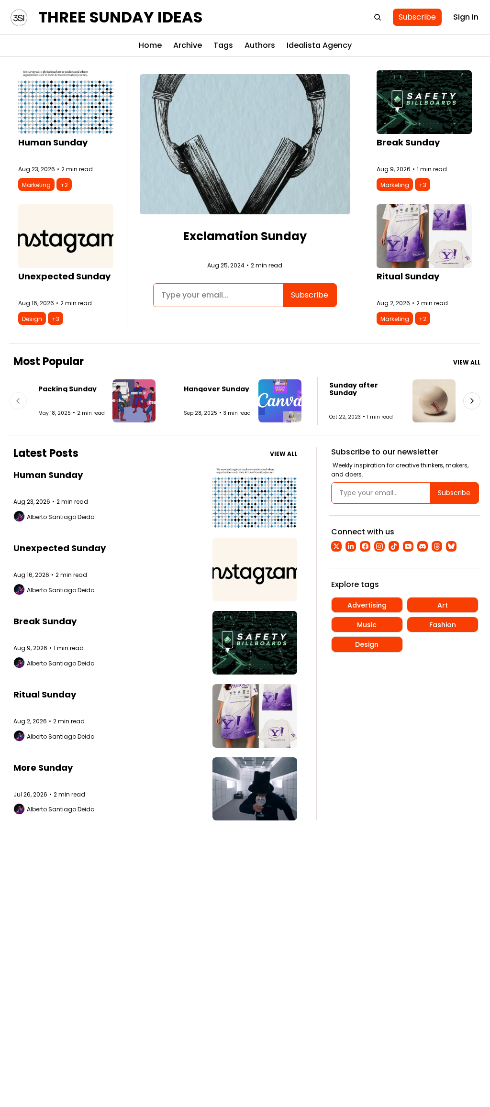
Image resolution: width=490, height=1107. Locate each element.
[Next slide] (471, 401)
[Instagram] (379, 546)
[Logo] (19, 17)
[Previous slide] (18, 401)
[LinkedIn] (350, 546)
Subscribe (309, 294)
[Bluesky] (451, 546)
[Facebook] (365, 546)
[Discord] (422, 546)
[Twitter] (336, 546)
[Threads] (437, 546)
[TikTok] (394, 546)
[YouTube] (408, 546)
